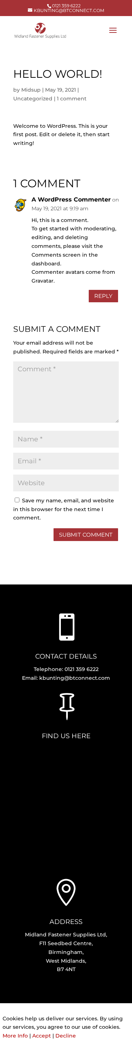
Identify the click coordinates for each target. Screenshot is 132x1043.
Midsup (31, 90)
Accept (41, 1035)
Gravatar (43, 280)
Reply (103, 295)
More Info (15, 1035)
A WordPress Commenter (71, 199)
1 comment (72, 98)
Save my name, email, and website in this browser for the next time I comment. (63, 509)
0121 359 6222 (66, 5)
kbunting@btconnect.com (74, 678)
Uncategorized (32, 98)
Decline (65, 1035)
